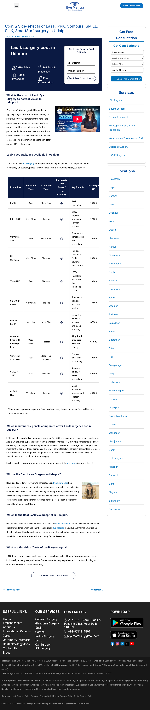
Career (7, 635)
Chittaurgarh (116, 458)
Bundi (112, 483)
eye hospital (58, 528)
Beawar (113, 399)
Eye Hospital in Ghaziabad (62, 685)
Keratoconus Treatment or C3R (126, 138)
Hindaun (113, 466)
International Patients (17, 631)
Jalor (112, 204)
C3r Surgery (42, 644)
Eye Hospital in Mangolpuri (115, 685)
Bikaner (113, 280)
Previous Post (11, 589)
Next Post (97, 589)
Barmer (113, 195)
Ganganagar (115, 365)
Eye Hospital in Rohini (137, 680)
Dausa (112, 229)
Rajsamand (115, 263)
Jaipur (112, 187)
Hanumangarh (116, 390)
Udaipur (9, 36)
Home (7, 619)
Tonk (111, 373)
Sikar (112, 348)
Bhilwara (113, 314)
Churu (112, 424)
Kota (111, 221)
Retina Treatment (118, 117)
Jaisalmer (114, 322)
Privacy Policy (48, 704)
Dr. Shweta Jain (60, 483)
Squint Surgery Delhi (83, 696)
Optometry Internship (16, 640)
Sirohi (112, 272)
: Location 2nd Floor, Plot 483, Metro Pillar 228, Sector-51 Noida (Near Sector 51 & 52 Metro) (46, 661)
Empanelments (12, 623)
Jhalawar (114, 238)
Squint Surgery (117, 108)
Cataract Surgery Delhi (41, 696)
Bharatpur (114, 339)
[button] (16, 5)
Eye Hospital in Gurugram (69, 689)
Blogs (6, 652)
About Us (9, 627)
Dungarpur (115, 255)
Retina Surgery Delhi (63, 696)
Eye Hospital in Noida (47, 689)
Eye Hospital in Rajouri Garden (15, 685)
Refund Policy (61, 704)
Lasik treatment (63, 524)
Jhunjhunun (115, 441)
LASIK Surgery (117, 155)
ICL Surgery (115, 100)
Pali (111, 356)
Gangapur (114, 432)
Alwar (112, 331)
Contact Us (10, 648)
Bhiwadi (113, 475)
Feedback (72, 704)
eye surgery (28, 163)
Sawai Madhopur (118, 416)
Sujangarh (114, 500)
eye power (72, 463)
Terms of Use (83, 704)
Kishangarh (115, 382)
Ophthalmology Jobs (16, 644)
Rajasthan (114, 178)
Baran (112, 449)
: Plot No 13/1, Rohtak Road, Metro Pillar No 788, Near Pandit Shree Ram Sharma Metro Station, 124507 (57, 673)
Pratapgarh (115, 289)
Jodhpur (113, 212)
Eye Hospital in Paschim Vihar (87, 680)
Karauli (112, 246)
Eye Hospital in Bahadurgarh (89, 685)
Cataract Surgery (118, 146)
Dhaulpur (114, 407)
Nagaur (113, 492)
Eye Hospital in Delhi (39, 685)
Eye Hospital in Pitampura (114, 680)
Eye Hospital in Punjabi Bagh (23, 689)
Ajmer (112, 297)
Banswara (114, 509)
